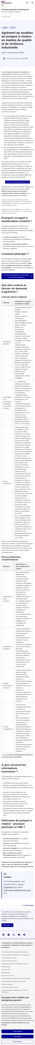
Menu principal (32, 2)
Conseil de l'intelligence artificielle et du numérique (14, 955)
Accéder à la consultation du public (16, 182)
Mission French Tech (6, 975)
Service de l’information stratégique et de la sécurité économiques (14, 991)
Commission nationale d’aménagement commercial (14, 952)
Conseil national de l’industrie (9, 958)
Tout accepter (17, 1031)
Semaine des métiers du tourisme (9, 987)
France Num (4, 969)
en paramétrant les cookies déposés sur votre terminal (17, 1023)
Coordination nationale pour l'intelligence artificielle (14, 963)
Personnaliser (17, 1041)
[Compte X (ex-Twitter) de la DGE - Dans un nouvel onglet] (14, 935)
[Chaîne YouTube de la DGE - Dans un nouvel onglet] (19, 935)
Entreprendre (4, 966)
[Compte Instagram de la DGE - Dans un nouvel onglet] (8, 935)
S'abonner (6, 925)
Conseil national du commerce (9, 960)
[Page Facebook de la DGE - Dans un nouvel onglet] (24, 935)
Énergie (5, 27)
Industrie (12, 27)
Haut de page (29, 905)
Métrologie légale (5, 972)
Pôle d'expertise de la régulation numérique (12, 981)
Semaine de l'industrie (7, 984)
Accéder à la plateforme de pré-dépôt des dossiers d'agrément (16, 276)
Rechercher (27, 2)
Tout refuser (17, 1036)
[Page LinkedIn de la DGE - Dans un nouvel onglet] (3, 935)
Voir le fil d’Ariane (5, 16)
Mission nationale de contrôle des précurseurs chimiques (15, 978)
